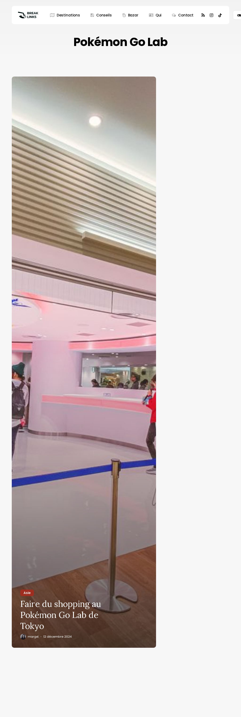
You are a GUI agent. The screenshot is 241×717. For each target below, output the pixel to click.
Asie (27, 592)
